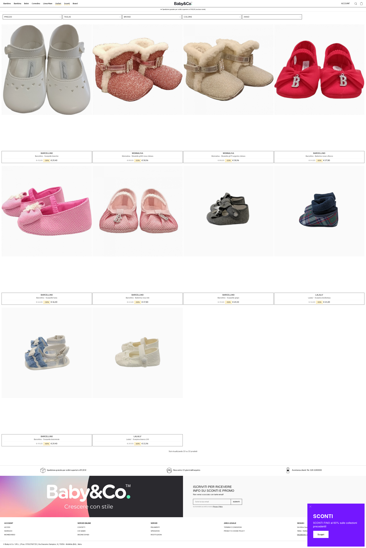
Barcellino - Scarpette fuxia (46, 298)
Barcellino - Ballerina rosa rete (137, 298)
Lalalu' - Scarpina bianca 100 (137, 439)
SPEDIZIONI (155, 531)
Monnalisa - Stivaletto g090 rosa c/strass (137, 156)
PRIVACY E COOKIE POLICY (234, 531)
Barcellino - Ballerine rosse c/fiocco (319, 156)
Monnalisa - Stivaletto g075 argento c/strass (228, 156)
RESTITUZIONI (156, 535)
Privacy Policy (218, 506)
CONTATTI (81, 527)
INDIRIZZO (8, 531)
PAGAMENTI (155, 527)
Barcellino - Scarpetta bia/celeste (46, 439)
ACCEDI (7, 527)
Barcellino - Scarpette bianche (46, 156)
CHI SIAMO (81, 531)
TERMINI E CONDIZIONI (233, 527)
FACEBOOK (301, 535)
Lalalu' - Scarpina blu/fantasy (319, 298)
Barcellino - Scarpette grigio (228, 298)
